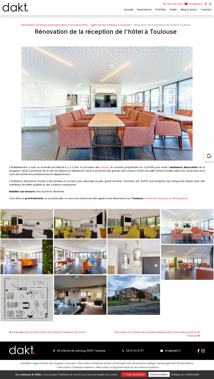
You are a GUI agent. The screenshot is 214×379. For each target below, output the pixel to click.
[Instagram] (210, 4)
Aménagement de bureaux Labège (134, 363)
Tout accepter (135, 374)
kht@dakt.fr (196, 4)
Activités (26, 363)
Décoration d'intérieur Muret (94, 363)
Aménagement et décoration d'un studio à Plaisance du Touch (48, 332)
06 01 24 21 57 (135, 351)
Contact (206, 9)
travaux (104, 167)
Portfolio (160, 9)
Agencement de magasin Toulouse (54, 363)
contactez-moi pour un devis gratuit (165, 198)
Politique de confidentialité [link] (185, 374)
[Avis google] (209, 157)
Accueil (128, 9)
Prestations (144, 9)
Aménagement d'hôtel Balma (175, 363)
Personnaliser (159, 374)
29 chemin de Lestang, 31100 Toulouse (80, 351)
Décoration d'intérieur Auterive (76, 367)
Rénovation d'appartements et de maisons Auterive (127, 367)
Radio (173, 9)
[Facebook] (205, 4)
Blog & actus (189, 9)
